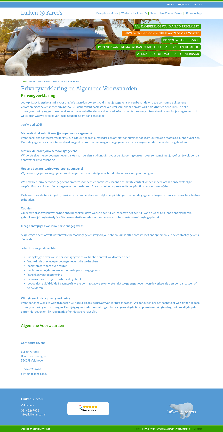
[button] (88, 408)
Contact (197, 4)
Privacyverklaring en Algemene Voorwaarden (167, 428)
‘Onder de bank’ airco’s (134, 13)
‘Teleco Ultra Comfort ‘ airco (166, 13)
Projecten (183, 4)
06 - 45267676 (30, 410)
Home (170, 4)
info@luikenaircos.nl (33, 414)
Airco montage (193, 13)
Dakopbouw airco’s (107, 13)
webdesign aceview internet (35, 428)
